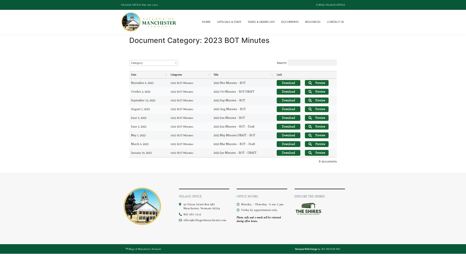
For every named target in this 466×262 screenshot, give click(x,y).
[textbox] (137, 63)
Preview (320, 83)
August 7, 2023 (140, 109)
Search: (282, 63)
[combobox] (153, 63)
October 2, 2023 (140, 91)
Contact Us (335, 21)
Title (216, 74)
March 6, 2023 (140, 144)
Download (288, 83)
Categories (176, 74)
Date (133, 74)
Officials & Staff (229, 21)
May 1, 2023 (138, 135)
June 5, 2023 (138, 118)
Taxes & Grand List (261, 21)
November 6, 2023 (142, 83)
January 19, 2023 (141, 152)
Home (206, 21)
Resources (313, 21)
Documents (290, 21)
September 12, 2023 (143, 100)
